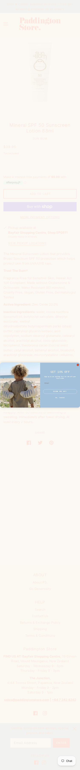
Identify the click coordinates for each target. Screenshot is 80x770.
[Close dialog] (78, 365)
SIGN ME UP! (60, 391)
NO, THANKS (60, 398)
